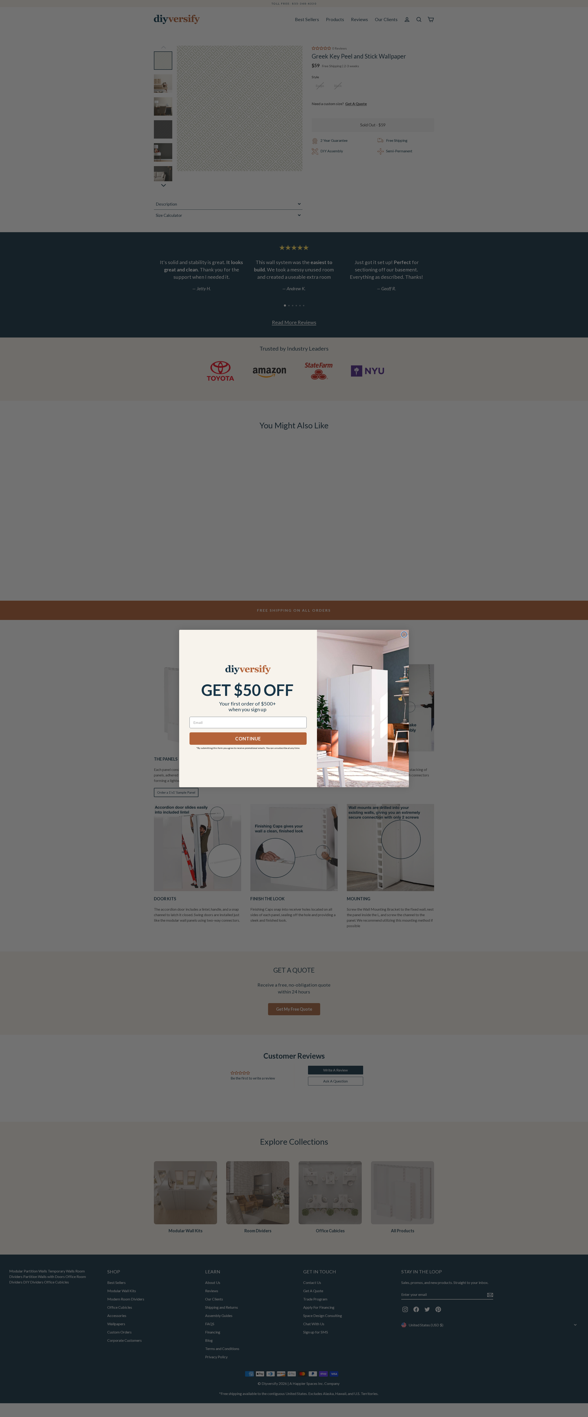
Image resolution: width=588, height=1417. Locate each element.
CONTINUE (248, 738)
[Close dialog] (404, 634)
